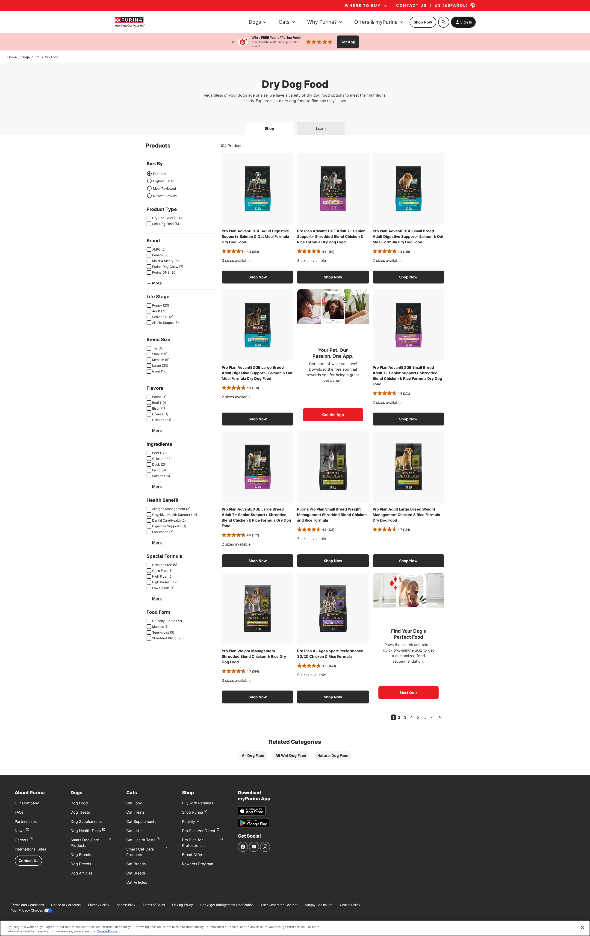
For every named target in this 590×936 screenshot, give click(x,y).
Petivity (188, 821)
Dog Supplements (86, 821)
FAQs (19, 812)
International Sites (30, 849)
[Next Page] (432, 717)
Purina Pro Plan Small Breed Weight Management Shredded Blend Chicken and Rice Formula (332, 515)
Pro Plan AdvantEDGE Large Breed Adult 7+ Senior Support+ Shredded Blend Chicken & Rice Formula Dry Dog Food (256, 517)
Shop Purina (192, 812)
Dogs (25, 57)
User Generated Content (279, 905)
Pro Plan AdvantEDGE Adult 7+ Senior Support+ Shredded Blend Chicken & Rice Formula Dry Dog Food (331, 236)
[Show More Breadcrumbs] (37, 57)
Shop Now (423, 22)
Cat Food (134, 803)
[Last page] (440, 717)
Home (12, 57)
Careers (21, 840)
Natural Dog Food (332, 755)
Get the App (333, 414)
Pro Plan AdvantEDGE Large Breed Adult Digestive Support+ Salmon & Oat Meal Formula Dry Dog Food (257, 373)
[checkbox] (149, 218)
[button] (257, 277)
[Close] (232, 42)
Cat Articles (136, 882)
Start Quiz (408, 692)
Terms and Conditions (27, 905)
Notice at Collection (66, 905)
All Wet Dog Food (290, 755)
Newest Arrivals (165, 196)
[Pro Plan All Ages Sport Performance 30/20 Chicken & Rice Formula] (333, 608)
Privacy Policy (98, 905)
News (19, 830)
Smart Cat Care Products (140, 852)
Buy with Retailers (197, 803)
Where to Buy (363, 5)
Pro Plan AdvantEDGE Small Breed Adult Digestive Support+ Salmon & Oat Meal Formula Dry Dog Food (408, 236)
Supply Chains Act (319, 905)
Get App (347, 42)
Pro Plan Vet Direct (198, 830)
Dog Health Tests (86, 830)
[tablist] (295, 126)
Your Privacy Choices (27, 910)
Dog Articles (81, 873)
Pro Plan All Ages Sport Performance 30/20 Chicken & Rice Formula (330, 654)
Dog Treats (80, 812)
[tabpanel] (295, 455)
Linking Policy (182, 905)
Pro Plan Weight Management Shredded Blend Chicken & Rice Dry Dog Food (254, 656)
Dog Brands (81, 854)
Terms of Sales (154, 905)
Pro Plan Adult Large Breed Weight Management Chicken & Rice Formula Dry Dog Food (406, 515)
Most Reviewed (164, 188)
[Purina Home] (129, 22)
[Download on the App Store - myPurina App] (252, 810)
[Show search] (443, 22)
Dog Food (79, 803)
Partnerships (26, 821)
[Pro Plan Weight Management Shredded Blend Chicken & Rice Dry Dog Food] (257, 608)
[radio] (149, 173)
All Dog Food (253, 755)
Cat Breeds (136, 873)
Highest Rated (163, 181)
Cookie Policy (350, 905)
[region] (295, 928)
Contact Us (28, 860)
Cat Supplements (141, 821)
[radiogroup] (162, 184)
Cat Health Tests (140, 840)
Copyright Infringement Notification (227, 905)
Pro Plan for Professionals (193, 843)
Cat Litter (134, 830)
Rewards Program (197, 864)
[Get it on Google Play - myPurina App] (253, 822)
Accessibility (126, 905)
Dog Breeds (81, 864)
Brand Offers (193, 854)
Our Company (27, 803)
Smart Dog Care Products (85, 843)
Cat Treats (135, 812)
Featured (159, 174)
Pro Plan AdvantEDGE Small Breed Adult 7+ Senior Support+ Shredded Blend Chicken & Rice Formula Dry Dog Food (407, 375)
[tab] (269, 128)
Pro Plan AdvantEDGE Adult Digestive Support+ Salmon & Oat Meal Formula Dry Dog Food (255, 236)
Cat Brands (136, 864)
